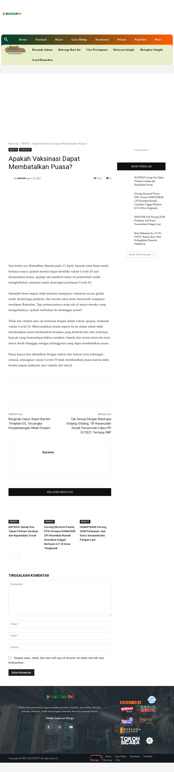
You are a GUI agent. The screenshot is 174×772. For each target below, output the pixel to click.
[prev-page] (11, 557)
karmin (21, 178)
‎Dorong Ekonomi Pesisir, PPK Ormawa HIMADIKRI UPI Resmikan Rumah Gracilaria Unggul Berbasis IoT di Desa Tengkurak (148, 200)
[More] (81, 189)
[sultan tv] (59, 696)
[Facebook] (62, 26)
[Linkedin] (68, 26)
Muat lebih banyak (140, 254)
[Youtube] (82, 26)
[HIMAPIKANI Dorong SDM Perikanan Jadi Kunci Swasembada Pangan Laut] (95, 512)
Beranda (13, 143)
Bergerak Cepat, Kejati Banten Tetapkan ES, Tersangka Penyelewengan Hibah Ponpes (29, 423)
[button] (6, 39)
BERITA (25, 143)
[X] (75, 26)
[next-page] (18, 557)
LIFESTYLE (25, 149)
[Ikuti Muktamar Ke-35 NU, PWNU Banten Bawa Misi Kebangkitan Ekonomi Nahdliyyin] (124, 237)
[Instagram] (60, 727)
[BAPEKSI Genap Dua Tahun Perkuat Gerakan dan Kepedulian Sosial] (24, 512)
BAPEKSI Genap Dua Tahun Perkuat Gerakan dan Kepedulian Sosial (23, 531)
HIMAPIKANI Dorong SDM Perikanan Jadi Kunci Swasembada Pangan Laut (149, 220)
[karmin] (11, 178)
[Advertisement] (87, 105)
